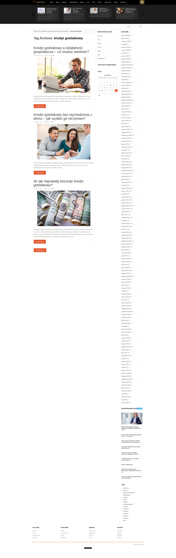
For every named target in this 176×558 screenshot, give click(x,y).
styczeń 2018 (125, 338)
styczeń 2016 (125, 402)
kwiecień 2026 (125, 47)
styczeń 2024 (125, 126)
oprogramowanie (128, 504)
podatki (125, 506)
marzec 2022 (125, 191)
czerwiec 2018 (125, 323)
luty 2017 (124, 367)
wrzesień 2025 (125, 67)
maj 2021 (124, 220)
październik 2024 (126, 100)
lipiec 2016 (124, 388)
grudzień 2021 (125, 200)
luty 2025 (124, 88)
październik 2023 (126, 135)
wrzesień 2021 (125, 208)
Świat (34, 533)
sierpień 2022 (125, 176)
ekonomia (126, 488)
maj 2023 (124, 150)
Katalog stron (92, 531)
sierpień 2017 (125, 349)
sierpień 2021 (125, 211)
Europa (34, 531)
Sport (100, 2)
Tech (88, 2)
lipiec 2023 (124, 144)
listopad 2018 (125, 308)
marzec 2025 (125, 85)
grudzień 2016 (125, 373)
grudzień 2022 (125, 164)
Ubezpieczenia (64, 533)
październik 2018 (126, 311)
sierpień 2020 (125, 247)
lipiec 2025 (124, 73)
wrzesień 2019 (125, 279)
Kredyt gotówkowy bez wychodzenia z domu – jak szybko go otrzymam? (63, 116)
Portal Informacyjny (39, 2)
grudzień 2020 (125, 235)
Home (51, 2)
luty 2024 (124, 123)
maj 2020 (124, 255)
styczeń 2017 (125, 370)
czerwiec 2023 (125, 147)
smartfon (125, 516)
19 (104, 87)
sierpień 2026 (125, 35)
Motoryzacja (64, 537)
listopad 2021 (125, 203)
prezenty (125, 513)
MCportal (119, 537)
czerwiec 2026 (125, 41)
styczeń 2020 (125, 267)
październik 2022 (126, 170)
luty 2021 (124, 229)
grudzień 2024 (125, 94)
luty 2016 (124, 399)
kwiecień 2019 (125, 294)
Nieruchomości (36, 535)
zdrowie (125, 518)
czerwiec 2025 (125, 76)
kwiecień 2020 (125, 258)
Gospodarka (73, 2)
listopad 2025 (125, 62)
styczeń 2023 (125, 161)
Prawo (62, 535)
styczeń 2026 (125, 56)
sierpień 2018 (125, 317)
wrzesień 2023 (125, 138)
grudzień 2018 (125, 305)
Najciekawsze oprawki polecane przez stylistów (104, 10)
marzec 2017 (125, 364)
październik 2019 (126, 276)
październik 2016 (126, 379)
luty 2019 (124, 300)
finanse (125, 490)
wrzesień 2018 (125, 314)
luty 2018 (124, 335)
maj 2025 (124, 79)
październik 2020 (126, 241)
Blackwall (119, 535)
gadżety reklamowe (128, 492)
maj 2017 (124, 358)
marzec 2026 (125, 50)
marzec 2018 (125, 332)
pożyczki (125, 511)
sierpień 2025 (125, 70)
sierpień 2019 (125, 282)
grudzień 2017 (125, 341)
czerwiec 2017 (125, 355)
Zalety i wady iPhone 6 (127, 464)
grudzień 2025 (125, 59)
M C (54, 55)
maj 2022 (124, 185)
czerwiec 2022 (125, 182)
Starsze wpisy (40, 250)
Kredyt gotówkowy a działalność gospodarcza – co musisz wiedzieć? (61, 50)
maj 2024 (124, 114)
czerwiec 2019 (125, 288)
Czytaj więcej (40, 106)
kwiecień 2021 (125, 223)
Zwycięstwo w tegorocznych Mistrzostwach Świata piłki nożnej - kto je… (131, 471)
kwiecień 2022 (125, 188)
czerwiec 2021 (125, 217)
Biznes (82, 2)
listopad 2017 (125, 344)
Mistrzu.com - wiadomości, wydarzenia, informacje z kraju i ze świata (51, 31)
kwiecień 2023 (125, 153)
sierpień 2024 (125, 106)
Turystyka (107, 2)
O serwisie (119, 531)
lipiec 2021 (124, 214)
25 (101, 90)
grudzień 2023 (125, 129)
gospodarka (126, 495)
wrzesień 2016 (125, 382)
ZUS (124, 520)
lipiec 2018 (124, 320)
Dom (93, 2)
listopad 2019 (125, 273)
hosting (125, 497)
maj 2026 (124, 44)
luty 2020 (124, 264)
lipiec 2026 (124, 38)
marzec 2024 (125, 120)
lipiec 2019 (124, 285)
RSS (142, 2)
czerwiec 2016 (125, 391)
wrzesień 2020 (125, 244)
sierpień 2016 (125, 385)
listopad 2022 (125, 167)
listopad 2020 (125, 238)
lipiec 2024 (124, 109)
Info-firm (91, 535)
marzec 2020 (125, 261)
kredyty (125, 502)
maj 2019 (124, 291)
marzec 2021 (125, 226)
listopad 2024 (125, 97)
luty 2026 (124, 53)
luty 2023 (124, 159)
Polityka (34, 537)
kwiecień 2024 (125, 117)
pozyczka (126, 509)
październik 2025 (126, 65)
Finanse (64, 2)
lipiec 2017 (124, 352)
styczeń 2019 (125, 302)
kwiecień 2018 (125, 329)
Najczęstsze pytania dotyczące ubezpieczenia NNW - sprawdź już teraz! (131, 428)
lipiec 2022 (124, 179)
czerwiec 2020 (125, 253)
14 (110, 85)
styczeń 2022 (125, 197)
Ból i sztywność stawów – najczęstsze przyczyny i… (77, 10)
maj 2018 (124, 326)
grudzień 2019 (125, 270)
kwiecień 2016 (125, 396)
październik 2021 (126, 206)
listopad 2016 (125, 376)
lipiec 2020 (124, 250)
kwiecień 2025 (125, 82)
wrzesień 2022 (125, 173)
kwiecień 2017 (125, 361)
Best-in (90, 537)
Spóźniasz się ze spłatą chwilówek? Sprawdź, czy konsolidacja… (130, 10)
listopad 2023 (125, 132)
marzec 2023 (125, 156)
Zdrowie (123, 2)
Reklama (119, 533)
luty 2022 (124, 194)
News (57, 2)
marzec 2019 (125, 297)
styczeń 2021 (125, 232)
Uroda (116, 2)
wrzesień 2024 (125, 103)
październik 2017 (126, 347)
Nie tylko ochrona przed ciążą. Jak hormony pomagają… (51, 10)
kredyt (125, 499)
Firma (99, 47)
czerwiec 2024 (125, 112)
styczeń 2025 (125, 91)
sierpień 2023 (125, 141)
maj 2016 (124, 394)
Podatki (63, 531)
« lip (99, 95)
